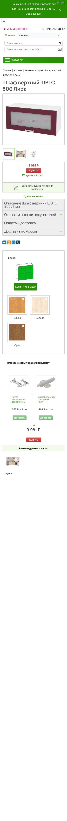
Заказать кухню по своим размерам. (37, 187)
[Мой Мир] (13, 242)
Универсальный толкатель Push (46, 399)
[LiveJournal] (18, 242)
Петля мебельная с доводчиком (19, 399)
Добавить (19, 417)
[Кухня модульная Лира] (13, 461)
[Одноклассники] (9, 242)
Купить (33, 170)
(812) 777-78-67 (55, 29)
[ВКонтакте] (4, 242)
